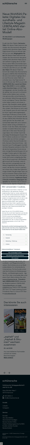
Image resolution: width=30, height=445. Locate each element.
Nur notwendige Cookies (15, 252)
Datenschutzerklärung (7, 249)
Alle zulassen (15, 258)
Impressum (17, 249)
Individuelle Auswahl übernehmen (15, 255)
